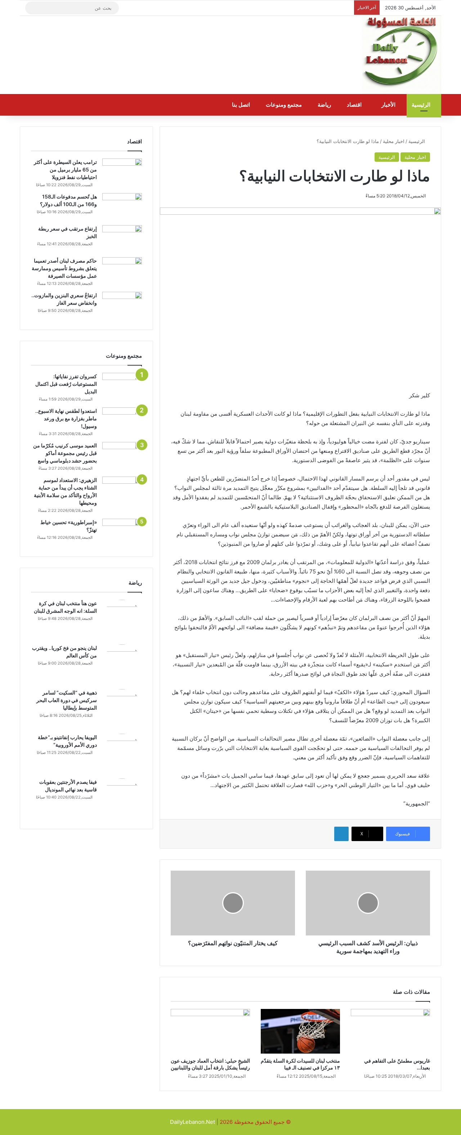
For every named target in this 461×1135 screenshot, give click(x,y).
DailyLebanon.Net (192, 1121)
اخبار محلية (393, 141)
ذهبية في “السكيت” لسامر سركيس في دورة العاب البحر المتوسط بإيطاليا (66, 700)
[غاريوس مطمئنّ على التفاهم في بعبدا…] (390, 1031)
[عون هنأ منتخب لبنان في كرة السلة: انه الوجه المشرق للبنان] (122, 619)
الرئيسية (422, 105)
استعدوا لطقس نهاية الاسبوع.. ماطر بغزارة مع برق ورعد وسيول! (66, 418)
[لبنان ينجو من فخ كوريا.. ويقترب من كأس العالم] (122, 664)
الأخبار (389, 105)
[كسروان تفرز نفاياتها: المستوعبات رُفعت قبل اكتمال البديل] (122, 386)
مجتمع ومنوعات (284, 105)
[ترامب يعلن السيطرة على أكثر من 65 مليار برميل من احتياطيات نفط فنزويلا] (122, 172)
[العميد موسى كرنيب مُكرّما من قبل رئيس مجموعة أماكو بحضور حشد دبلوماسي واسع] (122, 455)
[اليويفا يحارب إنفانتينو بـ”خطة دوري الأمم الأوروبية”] (122, 753)
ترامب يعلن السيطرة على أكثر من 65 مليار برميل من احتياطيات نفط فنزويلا (65, 169)
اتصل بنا (241, 105)
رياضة (325, 105)
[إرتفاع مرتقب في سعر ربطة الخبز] (122, 238)
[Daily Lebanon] (401, 55)
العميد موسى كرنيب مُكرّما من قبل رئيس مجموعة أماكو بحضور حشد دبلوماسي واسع (65, 453)
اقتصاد (355, 105)
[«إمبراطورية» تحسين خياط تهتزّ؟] (122, 532)
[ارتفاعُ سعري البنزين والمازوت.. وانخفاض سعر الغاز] (122, 305)
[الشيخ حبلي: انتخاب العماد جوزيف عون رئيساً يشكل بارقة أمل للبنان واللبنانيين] (210, 1031)
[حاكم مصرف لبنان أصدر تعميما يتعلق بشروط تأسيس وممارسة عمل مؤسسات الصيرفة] (122, 270)
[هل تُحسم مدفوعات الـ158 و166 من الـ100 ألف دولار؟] (122, 206)
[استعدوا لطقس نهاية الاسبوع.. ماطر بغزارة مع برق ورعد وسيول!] (122, 420)
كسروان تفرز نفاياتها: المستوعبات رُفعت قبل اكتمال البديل (66, 383)
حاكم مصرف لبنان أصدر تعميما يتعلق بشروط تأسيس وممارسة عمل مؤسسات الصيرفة (64, 268)
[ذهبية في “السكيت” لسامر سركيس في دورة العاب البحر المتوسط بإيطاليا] (122, 709)
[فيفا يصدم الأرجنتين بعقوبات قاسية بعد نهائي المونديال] (122, 798)
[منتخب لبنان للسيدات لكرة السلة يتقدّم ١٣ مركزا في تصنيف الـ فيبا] (300, 1031)
